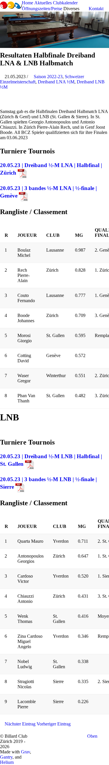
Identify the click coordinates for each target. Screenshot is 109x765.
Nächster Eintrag (19, 723)
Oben (93, 736)
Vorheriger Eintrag (54, 723)
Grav (25, 751)
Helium (7, 762)
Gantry (6, 757)
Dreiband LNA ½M (56, 81)
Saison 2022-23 (48, 76)
